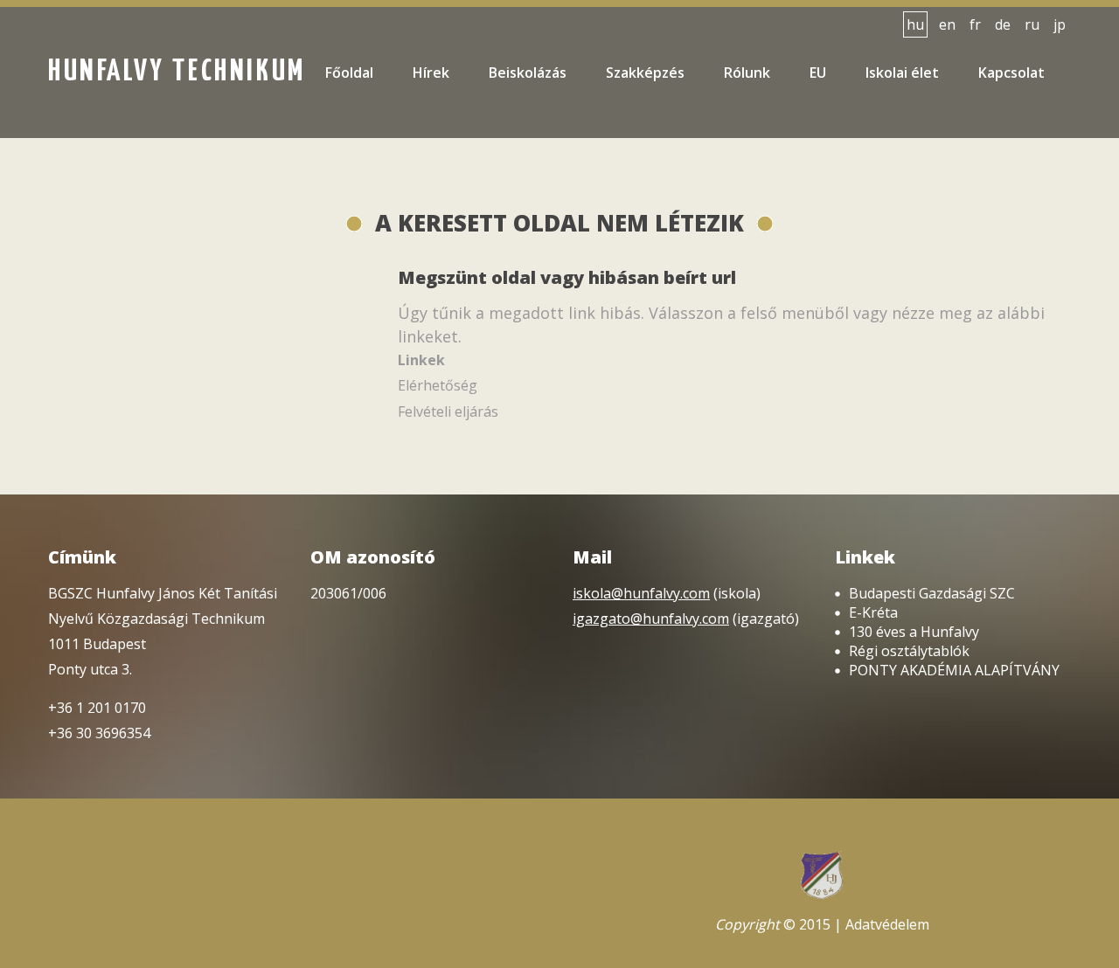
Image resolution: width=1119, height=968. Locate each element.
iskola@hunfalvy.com (641, 593)
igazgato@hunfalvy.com (651, 618)
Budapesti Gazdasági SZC (932, 593)
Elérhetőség (437, 385)
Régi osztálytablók (909, 651)
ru (1032, 24)
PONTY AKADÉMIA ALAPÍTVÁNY (954, 670)
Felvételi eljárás (448, 411)
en (947, 24)
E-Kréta (873, 612)
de (1003, 24)
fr (975, 24)
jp (1059, 24)
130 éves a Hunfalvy (914, 632)
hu (915, 24)
